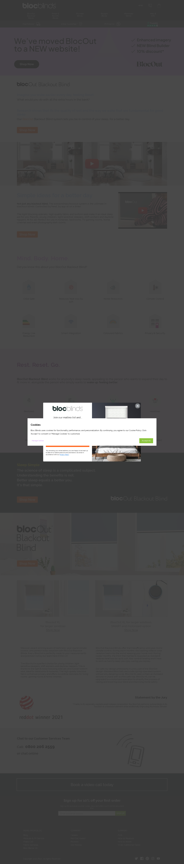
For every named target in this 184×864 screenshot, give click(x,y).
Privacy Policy (64, 454)
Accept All (146, 441)
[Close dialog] (137, 406)
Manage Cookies (38, 441)
